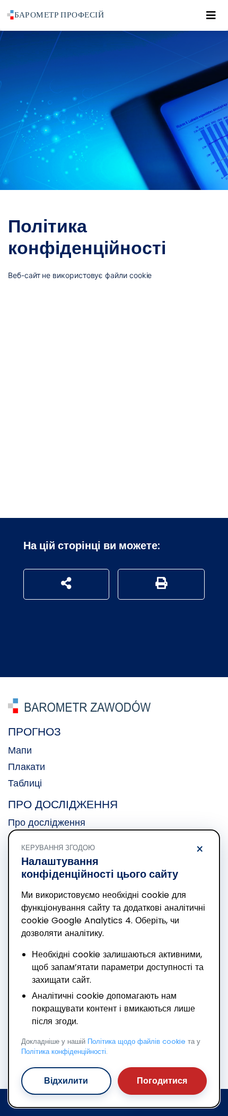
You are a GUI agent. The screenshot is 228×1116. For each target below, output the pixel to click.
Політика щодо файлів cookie (136, 1041)
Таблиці (25, 783)
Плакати (26, 766)
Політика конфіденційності (63, 1051)
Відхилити (66, 1081)
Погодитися (162, 1081)
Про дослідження (46, 822)
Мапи (20, 750)
